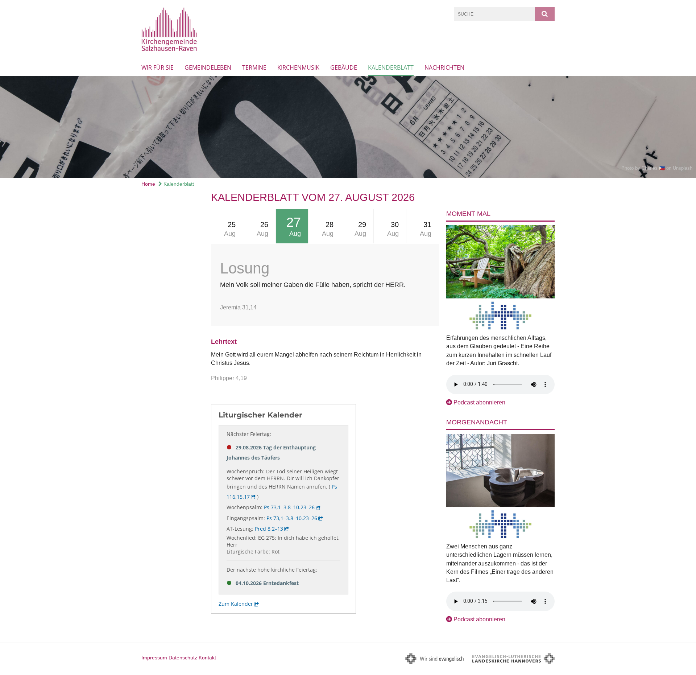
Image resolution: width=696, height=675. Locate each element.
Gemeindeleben (208, 67)
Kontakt (207, 657)
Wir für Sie (157, 67)
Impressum (154, 657)
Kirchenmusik (298, 67)
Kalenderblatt (391, 67)
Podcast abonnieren (479, 402)
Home (148, 184)
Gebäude (343, 67)
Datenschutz (183, 657)
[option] (348, 127)
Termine (254, 67)
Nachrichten (444, 67)
